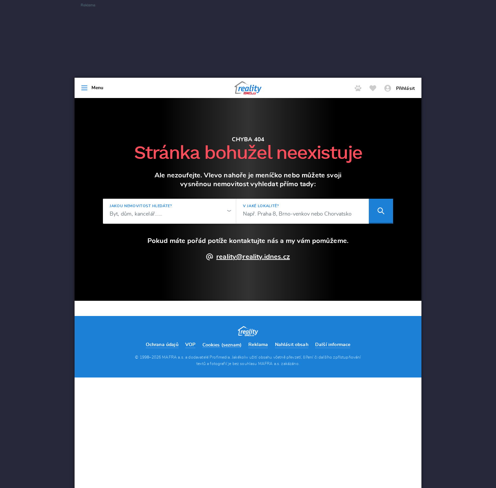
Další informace (332, 344)
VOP (190, 344)
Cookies (211, 345)
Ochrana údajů (162, 344)
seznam (231, 345)
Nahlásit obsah (291, 344)
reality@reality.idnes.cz (253, 256)
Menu (97, 88)
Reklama (258, 344)
